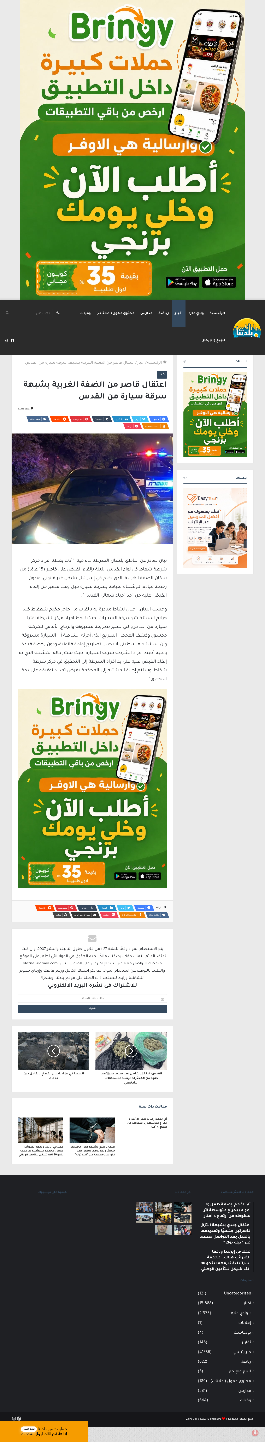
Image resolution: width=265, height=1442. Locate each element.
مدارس (146, 313)
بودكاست (242, 1333)
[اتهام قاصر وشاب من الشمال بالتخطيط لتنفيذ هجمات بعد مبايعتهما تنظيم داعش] (183, 1218)
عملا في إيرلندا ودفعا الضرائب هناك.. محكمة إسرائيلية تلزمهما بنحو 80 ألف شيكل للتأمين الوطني (41, 1151)
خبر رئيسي (242, 1352)
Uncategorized (237, 1294)
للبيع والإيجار (214, 340)
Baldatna (216, 1419)
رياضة (163, 313)
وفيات (85, 313)
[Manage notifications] (255, 1433)
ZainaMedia (193, 1419)
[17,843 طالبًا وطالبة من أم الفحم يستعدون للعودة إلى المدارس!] (144, 1207)
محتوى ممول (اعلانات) (115, 313)
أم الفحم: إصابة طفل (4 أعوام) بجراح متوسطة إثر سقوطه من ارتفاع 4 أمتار (147, 1123)
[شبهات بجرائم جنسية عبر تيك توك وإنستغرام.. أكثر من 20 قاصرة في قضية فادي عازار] (163, 1230)
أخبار (179, 313)
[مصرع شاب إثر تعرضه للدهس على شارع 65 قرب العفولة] (144, 1218)
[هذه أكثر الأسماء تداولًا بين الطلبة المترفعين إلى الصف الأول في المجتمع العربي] (183, 1230)
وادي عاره (196, 313)
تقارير (246, 1342)
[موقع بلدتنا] (247, 327)
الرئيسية (217, 313)
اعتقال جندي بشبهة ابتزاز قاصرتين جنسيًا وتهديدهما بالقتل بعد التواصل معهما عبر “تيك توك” (92, 1151)
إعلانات (244, 1323)
